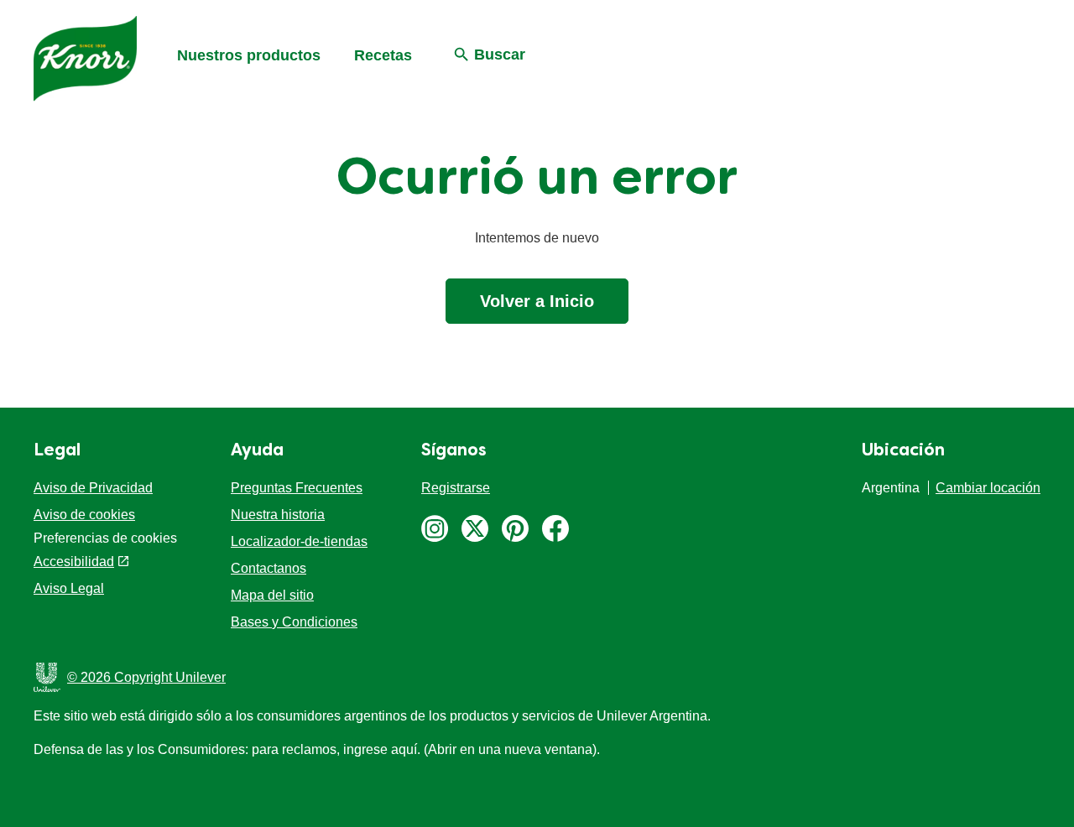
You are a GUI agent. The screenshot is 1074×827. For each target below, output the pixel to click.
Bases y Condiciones (294, 622)
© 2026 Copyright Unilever (146, 677)
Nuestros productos (249, 55)
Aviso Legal (69, 588)
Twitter (474, 528)
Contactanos (268, 568)
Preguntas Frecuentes (296, 488)
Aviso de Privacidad (93, 488)
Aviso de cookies (84, 514)
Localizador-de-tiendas (299, 541)
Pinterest (515, 528)
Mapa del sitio (272, 595)
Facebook (555, 528)
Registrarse (455, 488)
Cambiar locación (988, 488)
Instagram (434, 528)
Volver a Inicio (537, 301)
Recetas (383, 55)
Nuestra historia (278, 514)
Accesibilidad (74, 561)
